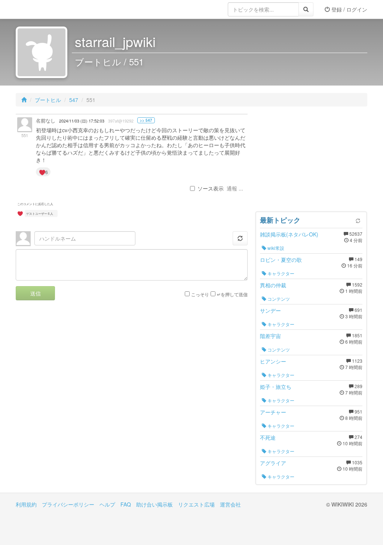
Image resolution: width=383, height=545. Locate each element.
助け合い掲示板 (154, 504)
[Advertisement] (311, 160)
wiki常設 (275, 248)
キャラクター (280, 273)
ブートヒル (48, 99)
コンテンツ (278, 298)
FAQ (125, 504)
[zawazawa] (45, 9)
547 (73, 99)
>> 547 (146, 120)
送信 (35, 293)
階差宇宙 (270, 336)
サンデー (270, 310)
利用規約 (26, 504)
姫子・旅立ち (275, 386)
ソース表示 (210, 188)
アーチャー (273, 412)
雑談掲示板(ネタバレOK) (289, 234)
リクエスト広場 (196, 504)
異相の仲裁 (273, 285)
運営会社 (230, 504)
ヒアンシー (273, 361)
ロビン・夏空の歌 (281, 259)
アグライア (273, 463)
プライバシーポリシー (68, 504)
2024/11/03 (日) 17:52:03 (81, 121)
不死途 (268, 437)
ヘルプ (107, 504)
